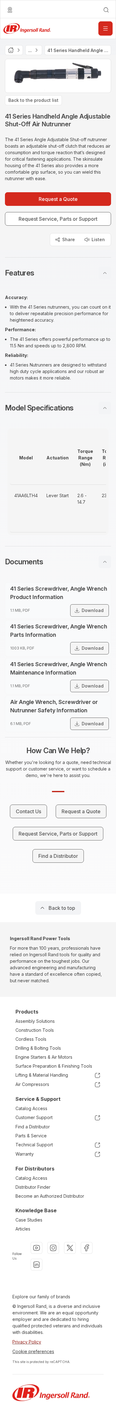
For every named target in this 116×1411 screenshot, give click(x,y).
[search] (106, 10)
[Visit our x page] (70, 1248)
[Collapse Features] (105, 273)
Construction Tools (34, 1030)
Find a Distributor (32, 1126)
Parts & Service (31, 1135)
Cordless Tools (30, 1039)
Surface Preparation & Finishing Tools (53, 1066)
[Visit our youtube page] (36, 1248)
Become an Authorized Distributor (49, 1196)
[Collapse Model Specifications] (105, 408)
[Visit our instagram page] (53, 1248)
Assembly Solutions (35, 1021)
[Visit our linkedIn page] (36, 1264)
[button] (58, 273)
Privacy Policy (26, 1341)
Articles (22, 1228)
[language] (10, 10)
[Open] (105, 28)
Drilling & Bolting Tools (38, 1048)
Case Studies (28, 1219)
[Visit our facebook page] (86, 1248)
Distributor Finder (32, 1187)
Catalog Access (31, 1108)
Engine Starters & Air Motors (43, 1057)
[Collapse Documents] (105, 562)
